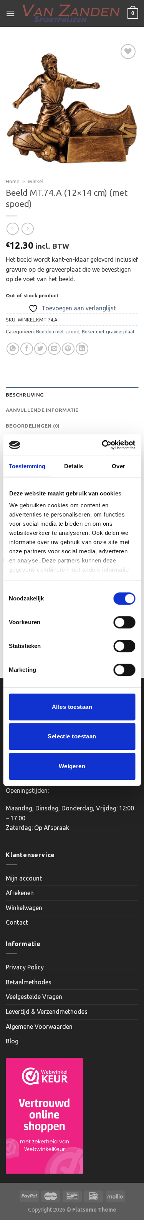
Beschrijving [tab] (25, 394)
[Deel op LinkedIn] (82, 349)
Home (13, 181)
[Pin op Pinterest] (68, 349)
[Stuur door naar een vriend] (54, 349)
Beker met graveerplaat (108, 331)
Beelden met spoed (57, 331)
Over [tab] (118, 466)
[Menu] (10, 13)
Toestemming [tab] (27, 466)
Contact (17, 922)
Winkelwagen (24, 907)
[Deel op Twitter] (40, 349)
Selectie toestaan (72, 736)
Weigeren (72, 766)
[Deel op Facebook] (26, 349)
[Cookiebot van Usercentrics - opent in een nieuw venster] (102, 445)
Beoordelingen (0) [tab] (33, 425)
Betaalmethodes (28, 982)
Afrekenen (20, 892)
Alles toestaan (72, 706)
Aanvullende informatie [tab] (42, 410)
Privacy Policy (25, 967)
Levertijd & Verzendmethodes (47, 1011)
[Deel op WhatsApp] (13, 349)
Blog (12, 1041)
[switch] (124, 622)
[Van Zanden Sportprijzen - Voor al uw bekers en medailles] (71, 13)
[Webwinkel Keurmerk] (44, 1116)
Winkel (35, 181)
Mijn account (24, 878)
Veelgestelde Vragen (34, 996)
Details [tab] (73, 466)
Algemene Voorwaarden (39, 1026)
